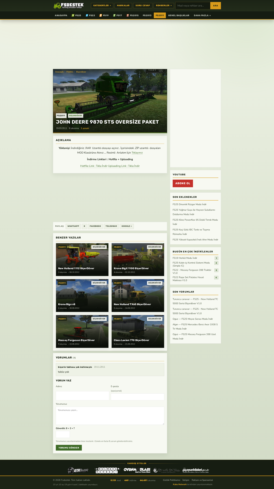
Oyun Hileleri (196, 470)
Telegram (111, 226)
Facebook (95, 226)
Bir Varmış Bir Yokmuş (166, 470)
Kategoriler (101, 5)
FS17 (119, 15)
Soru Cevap (143, 5)
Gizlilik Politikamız (171, 480)
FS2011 (160, 15)
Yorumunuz (61, 403)
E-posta (116, 388)
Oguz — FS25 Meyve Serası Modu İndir (193, 318)
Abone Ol (182, 183)
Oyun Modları (137, 470)
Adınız (59, 386)
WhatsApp (73, 226)
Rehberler (163, 5)
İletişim (186, 480)
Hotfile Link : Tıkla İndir (94, 166)
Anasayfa (61, 15)
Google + (127, 226)
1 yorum (85, 128)
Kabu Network (180, 484)
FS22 (92, 15)
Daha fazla (202, 15)
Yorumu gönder (69, 448)
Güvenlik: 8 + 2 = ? (65, 428)
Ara (215, 5)
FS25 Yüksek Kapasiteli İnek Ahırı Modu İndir (195, 239)
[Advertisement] (137, 44)
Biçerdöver (81, 72)
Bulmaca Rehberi (107, 470)
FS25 (78, 15)
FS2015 (134, 15)
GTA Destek (78, 470)
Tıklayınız (137, 152)
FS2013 (147, 15)
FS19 (106, 15)
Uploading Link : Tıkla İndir (124, 166)
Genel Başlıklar (178, 15)
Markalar (123, 5)
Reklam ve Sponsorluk (202, 480)
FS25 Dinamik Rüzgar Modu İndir (189, 204)
